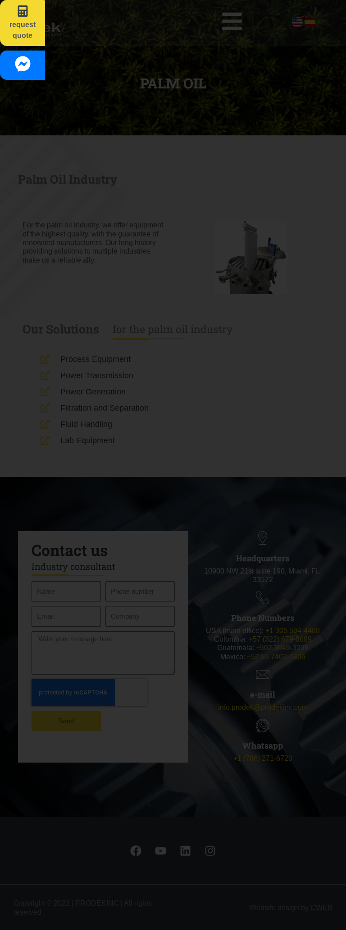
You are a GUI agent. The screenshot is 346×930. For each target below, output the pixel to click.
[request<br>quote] (22, 11)
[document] (173, 465)
